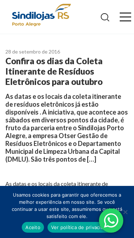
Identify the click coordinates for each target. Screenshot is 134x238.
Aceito (32, 227)
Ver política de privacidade (81, 227)
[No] (125, 212)
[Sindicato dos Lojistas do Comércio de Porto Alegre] (41, 15)
